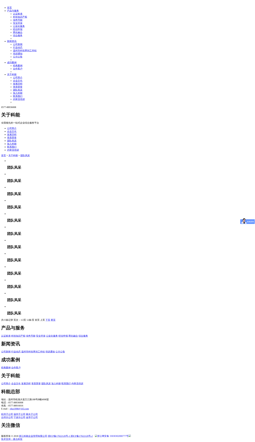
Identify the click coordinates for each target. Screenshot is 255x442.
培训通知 (17, 53)
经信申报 (17, 29)
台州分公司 (7, 417)
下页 (47, 320)
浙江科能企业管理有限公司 (33, 436)
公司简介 (17, 77)
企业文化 (17, 80)
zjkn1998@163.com (19, 408)
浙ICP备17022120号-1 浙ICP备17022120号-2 (70, 436)
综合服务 (17, 35)
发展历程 (17, 83)
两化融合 (17, 32)
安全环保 (17, 23)
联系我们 (17, 96)
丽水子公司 (32, 414)
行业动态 (17, 47)
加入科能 (17, 93)
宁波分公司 (19, 417)
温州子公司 (19, 414)
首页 (9, 7)
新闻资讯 (12, 41)
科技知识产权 (20, 17)
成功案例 (12, 62)
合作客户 (17, 68)
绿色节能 (17, 20)
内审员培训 (19, 99)
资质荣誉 (17, 87)
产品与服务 (13, 10)
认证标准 (17, 14)
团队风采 (17, 90)
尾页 (53, 320)
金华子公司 (32, 417)
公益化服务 (19, 26)
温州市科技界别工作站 (25, 50)
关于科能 (12, 74)
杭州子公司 (7, 414)
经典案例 (17, 65)
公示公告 (17, 56)
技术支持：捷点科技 (11, 439)
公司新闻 (17, 44)
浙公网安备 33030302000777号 (113, 436)
